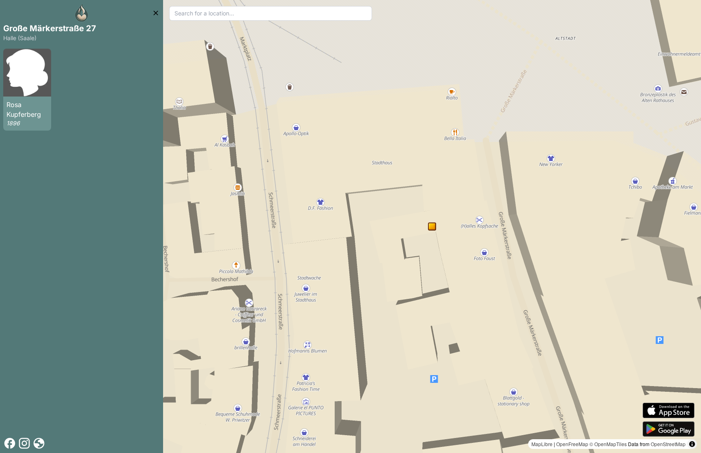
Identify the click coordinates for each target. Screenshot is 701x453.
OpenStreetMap (668, 443)
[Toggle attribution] (692, 444)
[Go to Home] (81, 13)
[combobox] (271, 13)
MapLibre (542, 443)
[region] (432, 226)
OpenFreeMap (572, 443)
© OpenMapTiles (608, 443)
